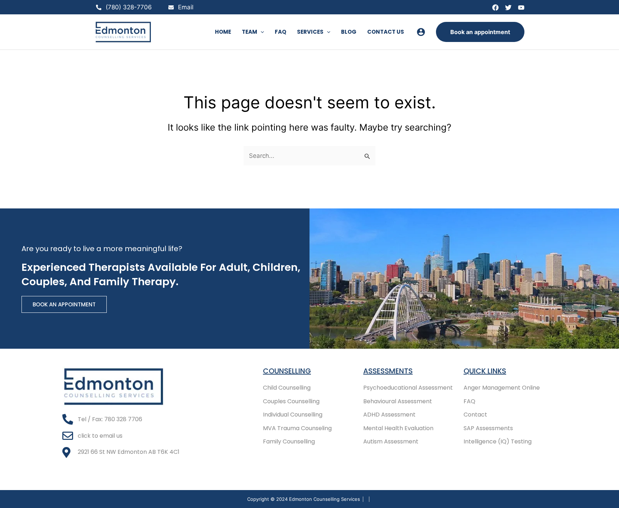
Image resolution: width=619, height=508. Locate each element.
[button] (260, 32)
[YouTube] (521, 7)
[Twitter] (508, 7)
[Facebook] (495, 7)
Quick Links (485, 371)
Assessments (388, 371)
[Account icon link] (421, 32)
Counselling (287, 371)
